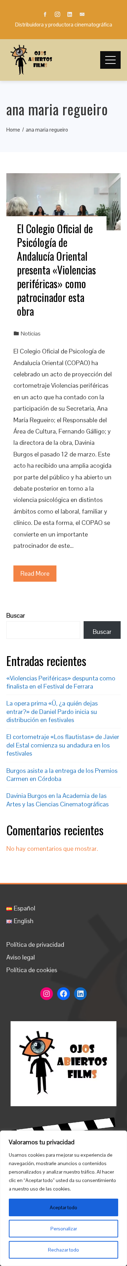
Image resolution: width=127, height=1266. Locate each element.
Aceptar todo (63, 1207)
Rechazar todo (63, 1250)
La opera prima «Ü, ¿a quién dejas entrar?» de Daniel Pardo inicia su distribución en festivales (52, 711)
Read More (34, 573)
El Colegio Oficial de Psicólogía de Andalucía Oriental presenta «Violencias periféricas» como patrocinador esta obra (56, 269)
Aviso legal (20, 957)
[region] (63, 1198)
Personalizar (63, 1228)
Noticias (31, 333)
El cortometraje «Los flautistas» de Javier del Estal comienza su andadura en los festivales (62, 745)
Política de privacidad (35, 944)
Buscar (15, 615)
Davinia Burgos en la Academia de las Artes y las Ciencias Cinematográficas (57, 800)
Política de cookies (31, 970)
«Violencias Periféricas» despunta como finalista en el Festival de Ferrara (60, 682)
